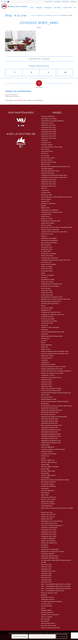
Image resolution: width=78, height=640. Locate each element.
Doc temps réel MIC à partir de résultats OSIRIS (56, 227)
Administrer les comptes (49, 118)
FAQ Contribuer (46, 199)
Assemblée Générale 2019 (49, 418)
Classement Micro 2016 (48, 129)
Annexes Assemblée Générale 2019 (52, 331)
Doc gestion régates (47, 484)
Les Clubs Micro (46, 603)
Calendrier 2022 (46, 566)
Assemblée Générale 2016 (49, 427)
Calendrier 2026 (46, 386)
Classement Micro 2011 (48, 125)
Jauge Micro (45, 201)
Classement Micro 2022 (48, 138)
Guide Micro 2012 (46, 290)
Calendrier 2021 (46, 569)
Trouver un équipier (47, 275)
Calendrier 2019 (46, 573)
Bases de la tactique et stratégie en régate (55, 479)
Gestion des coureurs (48, 516)
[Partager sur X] (31, 72)
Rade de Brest (45, 164)
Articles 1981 (45, 473)
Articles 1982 (45, 469)
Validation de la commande (50, 614)
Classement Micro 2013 (48, 179)
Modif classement (46, 505)
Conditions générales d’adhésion (51, 601)
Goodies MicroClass (47, 316)
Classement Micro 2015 (48, 184)
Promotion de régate (48, 318)
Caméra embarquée (47, 173)
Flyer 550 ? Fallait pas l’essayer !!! (52, 525)
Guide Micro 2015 (46, 249)
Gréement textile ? (47, 451)
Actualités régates (47, 168)
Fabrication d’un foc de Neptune (51, 521)
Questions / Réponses (48, 203)
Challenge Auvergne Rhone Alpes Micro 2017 (55, 260)
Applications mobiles (47, 279)
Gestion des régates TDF (49, 542)
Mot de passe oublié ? (48, 157)
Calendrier (44, 334)
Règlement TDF (46, 310)
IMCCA (43, 305)
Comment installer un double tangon (53, 449)
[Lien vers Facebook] (2, 1)
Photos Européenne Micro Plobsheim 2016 (54, 351)
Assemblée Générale (47, 553)
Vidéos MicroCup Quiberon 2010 (51, 212)
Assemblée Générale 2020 (49, 412)
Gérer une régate (46, 266)
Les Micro (44, 340)
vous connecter (18, 100)
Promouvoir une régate (48, 253)
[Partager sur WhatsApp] (48, 72)
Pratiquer (44, 236)
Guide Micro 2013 (46, 268)
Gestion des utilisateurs (48, 497)
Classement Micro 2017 (48, 186)
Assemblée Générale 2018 (49, 421)
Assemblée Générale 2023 (49, 558)
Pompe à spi (45, 455)
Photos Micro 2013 (47, 292)
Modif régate (45, 492)
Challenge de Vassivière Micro (51, 312)
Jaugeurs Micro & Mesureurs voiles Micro (54, 231)
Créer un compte (46, 616)
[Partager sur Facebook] (14, 72)
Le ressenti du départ (48, 503)
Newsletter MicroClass (48, 364)
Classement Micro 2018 (48, 131)
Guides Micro (45, 338)
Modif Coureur (45, 349)
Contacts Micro (46, 192)
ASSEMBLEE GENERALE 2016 (51, 429)
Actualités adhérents (47, 116)
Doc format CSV (46, 262)
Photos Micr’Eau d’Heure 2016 (50, 390)
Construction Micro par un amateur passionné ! (56, 371)
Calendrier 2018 (46, 575)
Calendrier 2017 (46, 577)
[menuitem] (48, 1)
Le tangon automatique (48, 453)
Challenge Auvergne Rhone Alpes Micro (54, 175)
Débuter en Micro (46, 194)
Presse (43, 458)
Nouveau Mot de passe (48, 162)
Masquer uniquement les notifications (42, 636)
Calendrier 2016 (46, 579)
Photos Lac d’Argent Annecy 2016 (52, 373)
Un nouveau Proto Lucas (49, 523)
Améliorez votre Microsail (49, 527)
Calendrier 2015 (46, 582)
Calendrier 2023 (46, 564)
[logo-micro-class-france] (14, 7)
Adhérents (73, 1)
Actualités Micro (46, 214)
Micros (43, 342)
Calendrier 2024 (46, 379)
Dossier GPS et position (48, 264)
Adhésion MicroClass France (50, 171)
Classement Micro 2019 (48, 134)
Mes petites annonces (48, 414)
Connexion (44, 140)
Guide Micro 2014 (46, 247)
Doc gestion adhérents (48, 482)
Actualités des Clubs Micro (49, 258)
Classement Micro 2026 (48, 536)
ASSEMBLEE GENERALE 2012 (51, 442)
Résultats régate (46, 610)
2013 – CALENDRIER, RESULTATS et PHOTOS (56, 586)
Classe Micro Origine (47, 223)
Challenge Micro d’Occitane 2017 (51, 284)
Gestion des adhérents (48, 486)
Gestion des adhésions (48, 540)
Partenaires (65, 1)
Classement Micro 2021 (48, 136)
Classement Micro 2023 (48, 529)
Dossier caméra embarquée (50, 229)
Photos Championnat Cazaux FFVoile (53, 366)
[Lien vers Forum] (8, 1)
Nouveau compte (46, 160)
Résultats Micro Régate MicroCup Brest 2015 (55, 166)
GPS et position (46, 244)
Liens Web (44, 325)
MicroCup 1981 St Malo (48, 475)
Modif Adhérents (46, 345)
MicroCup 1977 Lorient (48, 499)
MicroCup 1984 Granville (49, 462)
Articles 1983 (45, 464)
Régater (43, 205)
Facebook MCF (46, 142)
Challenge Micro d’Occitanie (50, 286)
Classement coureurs (48, 599)
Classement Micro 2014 (48, 181)
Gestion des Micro (47, 519)
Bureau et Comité (47, 218)
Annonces (44, 277)
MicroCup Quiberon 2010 (49, 593)
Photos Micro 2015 (47, 234)
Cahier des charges (47, 281)
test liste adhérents (47, 612)
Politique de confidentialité (49, 549)
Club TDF (44, 188)
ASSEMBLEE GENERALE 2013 (51, 440)
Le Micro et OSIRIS (47, 308)
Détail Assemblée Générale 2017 (51, 425)
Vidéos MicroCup (46, 358)
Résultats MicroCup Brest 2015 (51, 301)
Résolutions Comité (47, 355)
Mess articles (45, 149)
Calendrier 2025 (46, 382)
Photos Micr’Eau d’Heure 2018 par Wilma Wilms (56, 405)
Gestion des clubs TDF (48, 514)
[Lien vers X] (5, 1)
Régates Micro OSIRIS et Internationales (54, 416)
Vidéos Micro (45, 362)
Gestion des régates (47, 501)
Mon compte (45, 155)
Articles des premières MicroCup (51, 410)
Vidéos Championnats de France (51, 368)
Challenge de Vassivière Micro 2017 (52, 314)
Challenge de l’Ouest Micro (49, 303)
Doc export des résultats (49, 242)
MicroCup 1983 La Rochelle (49, 466)
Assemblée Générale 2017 (49, 423)
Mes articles (45, 488)
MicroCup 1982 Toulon (48, 471)
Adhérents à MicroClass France (51, 377)
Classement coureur (47, 597)
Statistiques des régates (49, 238)
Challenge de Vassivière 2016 (50, 221)
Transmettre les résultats (49, 321)
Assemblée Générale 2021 (49, 408)
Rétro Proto (45, 495)
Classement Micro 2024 (48, 532)
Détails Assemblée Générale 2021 (52, 336)
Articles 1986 (45, 445)
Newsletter (57, 1)
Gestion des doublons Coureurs (51, 388)
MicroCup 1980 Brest (47, 490)
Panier (43, 608)
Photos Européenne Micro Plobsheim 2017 (54, 353)
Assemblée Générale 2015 (49, 432)
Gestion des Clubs (47, 512)
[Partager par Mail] (65, 72)
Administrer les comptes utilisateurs (52, 120)
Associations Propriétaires (49, 240)
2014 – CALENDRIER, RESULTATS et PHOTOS (56, 584)
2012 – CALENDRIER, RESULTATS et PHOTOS (56, 588)
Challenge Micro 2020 (48, 571)
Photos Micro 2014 (47, 295)
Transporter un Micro (47, 375)
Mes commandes (46, 606)
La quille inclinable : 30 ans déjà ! (52, 147)
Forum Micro (48, 1)
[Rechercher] (74, 7)
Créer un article (46, 225)
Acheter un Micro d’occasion (50, 327)
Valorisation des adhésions (49, 210)
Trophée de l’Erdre (47, 323)
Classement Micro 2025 (48, 534)
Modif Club (44, 347)
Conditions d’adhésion (48, 538)
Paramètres (61, 636)
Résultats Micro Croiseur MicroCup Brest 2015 (55, 299)
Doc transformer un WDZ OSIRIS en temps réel (56, 197)
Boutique (44, 595)
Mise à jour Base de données (50, 627)
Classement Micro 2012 (48, 127)
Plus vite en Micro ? (47, 397)
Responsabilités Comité (48, 399)
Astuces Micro (45, 216)
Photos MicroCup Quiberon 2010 (51, 297)
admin (47, 59)
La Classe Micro (46, 251)
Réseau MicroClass (47, 255)
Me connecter (45, 619)
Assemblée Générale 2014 (49, 438)
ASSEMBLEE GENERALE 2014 (51, 436)
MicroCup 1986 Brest (47, 447)
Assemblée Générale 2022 (49, 556)
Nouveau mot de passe (48, 625)
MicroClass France (47, 151)
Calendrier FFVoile (47, 123)
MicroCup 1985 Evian (48, 460)
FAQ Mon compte (46, 144)
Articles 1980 (45, 477)
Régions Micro (45, 207)
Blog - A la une (15, 15)
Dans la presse (45, 288)
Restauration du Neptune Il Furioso (52, 551)
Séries (43, 273)
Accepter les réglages (20, 636)
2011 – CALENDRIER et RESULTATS (52, 590)
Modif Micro (45, 153)
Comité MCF (45, 190)
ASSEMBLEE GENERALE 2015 (51, 434)
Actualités (44, 360)
